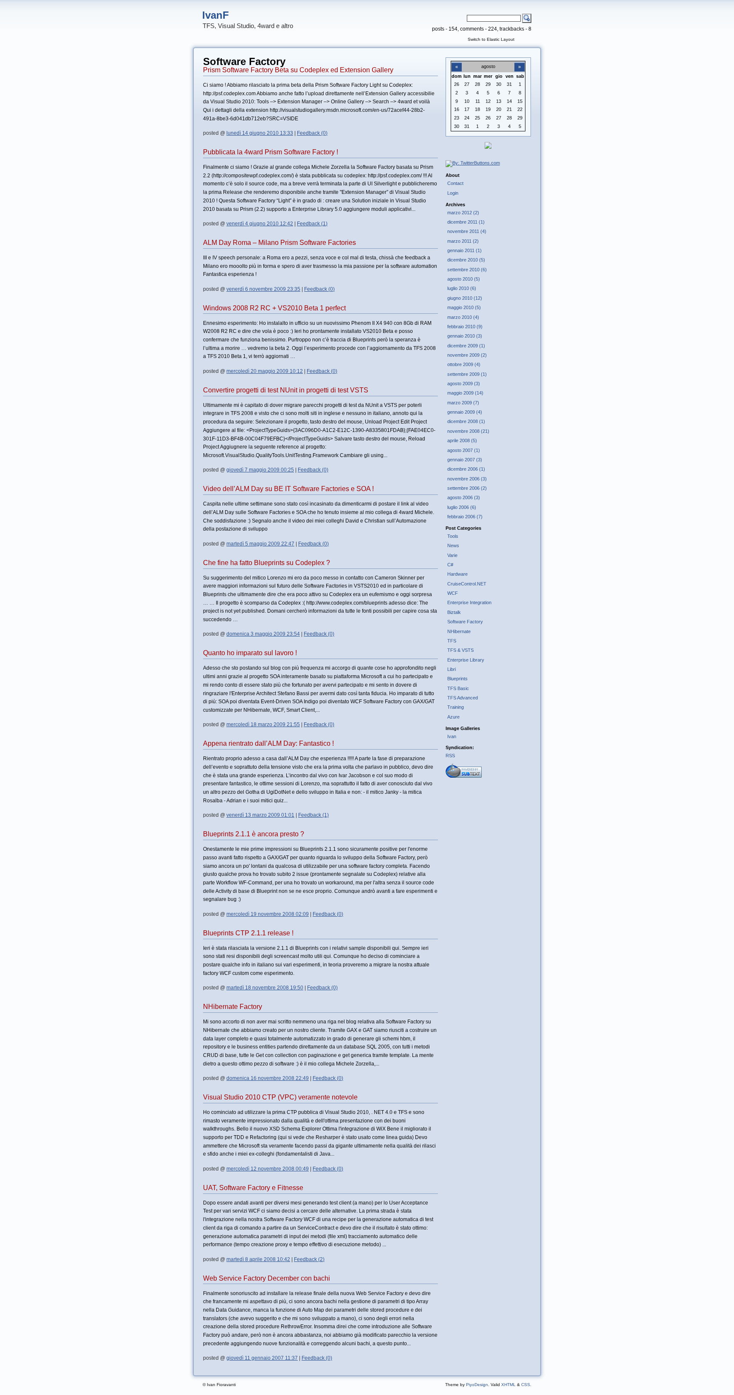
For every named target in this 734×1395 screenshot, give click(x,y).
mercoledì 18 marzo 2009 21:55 (263, 724)
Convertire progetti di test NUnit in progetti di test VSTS (285, 390)
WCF (452, 593)
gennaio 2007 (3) (464, 459)
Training (455, 707)
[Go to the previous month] (457, 62)
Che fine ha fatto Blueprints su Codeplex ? (266, 562)
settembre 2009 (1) (467, 374)
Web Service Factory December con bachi (266, 1278)
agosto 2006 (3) (463, 497)
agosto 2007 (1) (463, 450)
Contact (455, 183)
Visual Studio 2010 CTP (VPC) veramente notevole (280, 1097)
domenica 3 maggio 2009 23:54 (263, 634)
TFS (451, 640)
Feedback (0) (312, 133)
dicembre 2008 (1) (466, 421)
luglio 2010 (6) (461, 288)
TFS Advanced (462, 697)
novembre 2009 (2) (467, 355)
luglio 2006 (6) (461, 507)
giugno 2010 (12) (464, 298)
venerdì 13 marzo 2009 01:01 (260, 815)
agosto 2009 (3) (463, 383)
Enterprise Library (465, 659)
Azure (453, 716)
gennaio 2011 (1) (464, 250)
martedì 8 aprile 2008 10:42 (258, 1259)
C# (450, 564)
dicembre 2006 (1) (466, 469)
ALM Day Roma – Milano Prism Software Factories (279, 242)
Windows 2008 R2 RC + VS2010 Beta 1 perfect (274, 308)
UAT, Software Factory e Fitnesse (253, 1187)
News (453, 545)
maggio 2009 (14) (465, 392)
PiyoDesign (477, 1384)
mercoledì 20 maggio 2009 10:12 (264, 371)
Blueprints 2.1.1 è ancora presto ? (253, 834)
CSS (525, 1384)
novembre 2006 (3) (467, 478)
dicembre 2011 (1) (466, 221)
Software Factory (465, 621)
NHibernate (459, 631)
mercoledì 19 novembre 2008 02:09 (267, 914)
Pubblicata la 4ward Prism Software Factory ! (270, 152)
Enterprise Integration (469, 602)
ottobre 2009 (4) (463, 364)
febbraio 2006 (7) (465, 516)
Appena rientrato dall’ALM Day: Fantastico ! (268, 743)
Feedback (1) (312, 224)
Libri (451, 669)
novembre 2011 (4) (466, 231)
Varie (452, 555)
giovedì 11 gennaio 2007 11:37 (262, 1358)
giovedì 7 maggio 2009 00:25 (260, 470)
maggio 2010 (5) (464, 307)
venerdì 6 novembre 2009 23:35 (263, 289)
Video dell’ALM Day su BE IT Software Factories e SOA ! (288, 488)
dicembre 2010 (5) (466, 259)
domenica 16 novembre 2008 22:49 (267, 1078)
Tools (452, 536)
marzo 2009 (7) (463, 402)
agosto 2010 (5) (463, 278)
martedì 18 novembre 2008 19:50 (264, 988)
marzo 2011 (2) (463, 241)
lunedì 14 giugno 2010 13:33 (259, 133)
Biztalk (454, 612)
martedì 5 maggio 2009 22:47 (260, 544)
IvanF (215, 15)
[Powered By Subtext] (464, 775)
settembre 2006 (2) (467, 488)
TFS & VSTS (460, 650)
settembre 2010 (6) (467, 269)
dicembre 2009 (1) (466, 345)
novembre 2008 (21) (468, 431)
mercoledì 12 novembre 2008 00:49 (267, 1169)
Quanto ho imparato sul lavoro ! (250, 652)
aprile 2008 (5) (462, 440)
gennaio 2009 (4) (464, 412)
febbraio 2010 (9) (465, 326)
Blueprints (457, 678)
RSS (450, 755)
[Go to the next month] (519, 62)
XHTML (508, 1384)
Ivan (451, 736)
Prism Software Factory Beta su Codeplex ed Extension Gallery (298, 70)
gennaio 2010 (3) (464, 335)
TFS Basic (458, 688)
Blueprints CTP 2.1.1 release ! (248, 933)
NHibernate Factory (232, 1006)
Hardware (457, 574)
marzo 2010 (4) (463, 317)
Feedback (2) (309, 1259)
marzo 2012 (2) (463, 212)
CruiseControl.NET (466, 583)
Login (452, 193)
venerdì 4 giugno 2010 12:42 (259, 224)
